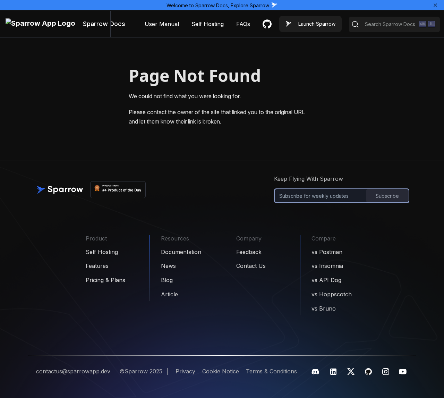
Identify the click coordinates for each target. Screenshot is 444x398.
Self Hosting (207, 23)
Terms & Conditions (271, 371)
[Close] (435, 4)
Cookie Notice (220, 371)
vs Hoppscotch (331, 294)
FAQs (243, 23)
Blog (167, 280)
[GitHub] (368, 372)
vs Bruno (323, 308)
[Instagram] (385, 371)
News (168, 265)
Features (97, 265)
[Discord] (315, 372)
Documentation (181, 251)
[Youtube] (402, 371)
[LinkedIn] (333, 372)
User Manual (162, 23)
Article (169, 294)
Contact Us (251, 265)
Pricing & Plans (105, 280)
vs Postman (326, 251)
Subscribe (387, 196)
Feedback (249, 251)
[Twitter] (350, 371)
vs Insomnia (327, 265)
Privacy (185, 371)
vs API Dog (326, 280)
